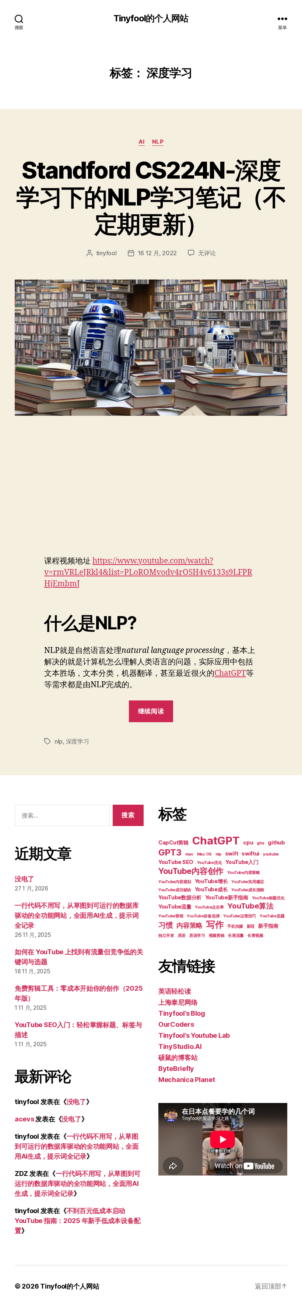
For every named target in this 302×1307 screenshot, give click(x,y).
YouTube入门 (242, 862)
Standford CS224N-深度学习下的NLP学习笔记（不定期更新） (150, 197)
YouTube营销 (170, 916)
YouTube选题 (272, 916)
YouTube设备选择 (203, 916)
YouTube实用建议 (247, 881)
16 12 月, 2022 (157, 253)
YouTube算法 (250, 906)
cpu (248, 842)
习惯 (165, 925)
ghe (260, 843)
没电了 (24, 879)
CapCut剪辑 (173, 842)
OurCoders (176, 1024)
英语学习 (197, 935)
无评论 (206, 253)
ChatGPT (230, 673)
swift (231, 853)
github (276, 842)
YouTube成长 (211, 889)
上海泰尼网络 (177, 1002)
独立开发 (166, 935)
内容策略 (189, 925)
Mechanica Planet (186, 1079)
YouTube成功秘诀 (174, 890)
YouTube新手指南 (226, 897)
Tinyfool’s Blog (181, 1013)
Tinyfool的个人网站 (150, 18)
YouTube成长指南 (247, 890)
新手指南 (268, 926)
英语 (182, 935)
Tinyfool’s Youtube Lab (194, 1035)
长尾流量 (236, 935)
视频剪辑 (217, 935)
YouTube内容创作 (191, 871)
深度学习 (77, 741)
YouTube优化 (209, 862)
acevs (24, 1119)
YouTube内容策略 (243, 872)
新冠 (250, 926)
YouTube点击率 (209, 907)
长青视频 (255, 935)
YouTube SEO (175, 862)
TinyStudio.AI (180, 1046)
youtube (271, 854)
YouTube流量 (175, 906)
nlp (158, 141)
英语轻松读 (174, 991)
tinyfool (106, 253)
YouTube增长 (211, 881)
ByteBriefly (176, 1068)
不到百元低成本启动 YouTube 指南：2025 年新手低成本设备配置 (77, 1220)
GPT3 (170, 852)
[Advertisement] (151, 500)
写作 (215, 924)
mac (189, 854)
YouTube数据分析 (179, 897)
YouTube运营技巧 (239, 916)
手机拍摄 (235, 926)
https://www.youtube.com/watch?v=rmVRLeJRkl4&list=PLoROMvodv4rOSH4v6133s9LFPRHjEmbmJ (148, 572)
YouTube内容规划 (174, 881)
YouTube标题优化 (268, 898)
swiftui (250, 853)
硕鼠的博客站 (177, 1057)
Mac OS (204, 854)
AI (141, 141)
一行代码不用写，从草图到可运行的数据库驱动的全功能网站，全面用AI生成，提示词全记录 (77, 915)
